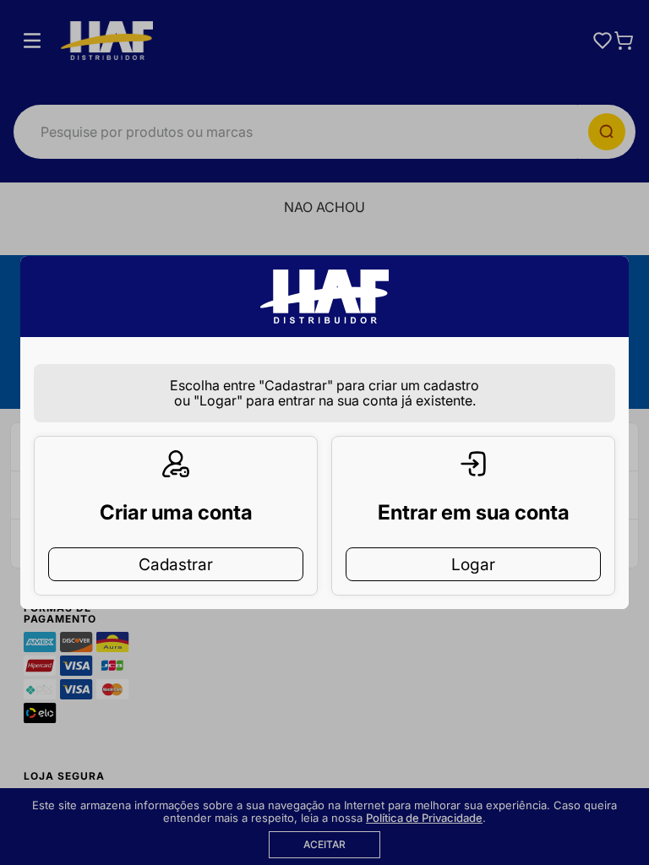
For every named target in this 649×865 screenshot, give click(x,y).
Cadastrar (176, 564)
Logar (473, 564)
